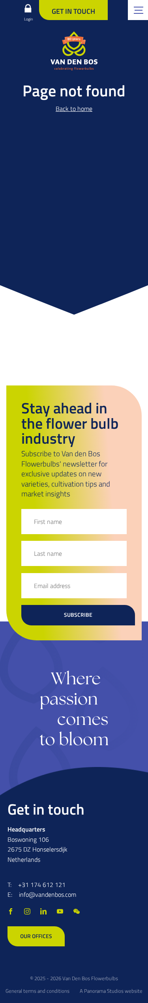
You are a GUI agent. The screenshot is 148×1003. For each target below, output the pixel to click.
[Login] (28, 8)
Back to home (74, 108)
